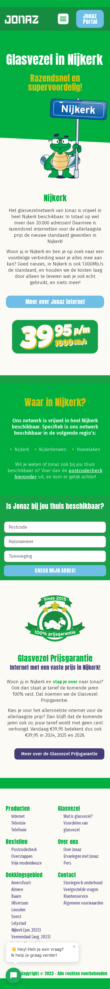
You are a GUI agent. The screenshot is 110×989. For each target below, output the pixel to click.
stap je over (65, 682)
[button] (63, 19)
